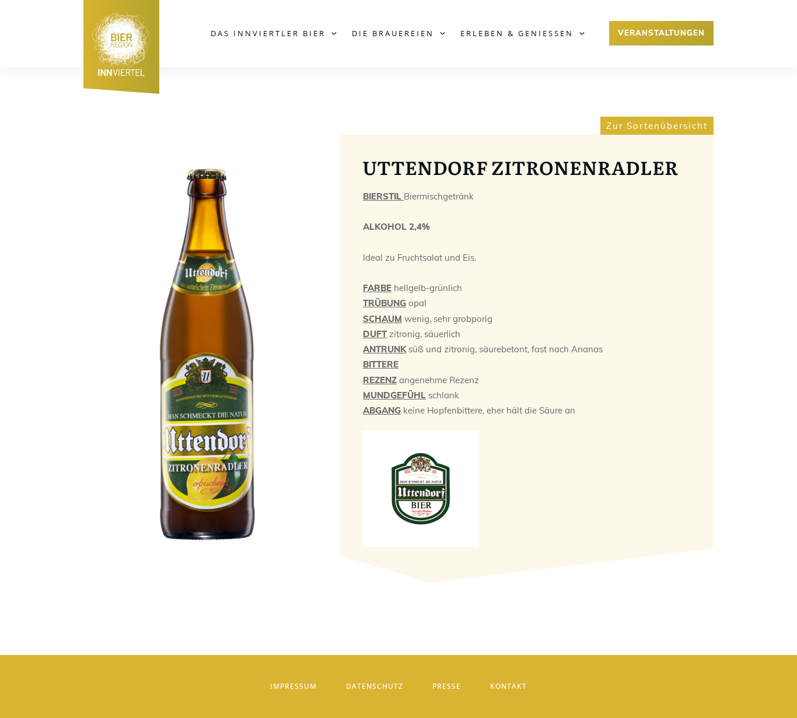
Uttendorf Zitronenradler (520, 167)
